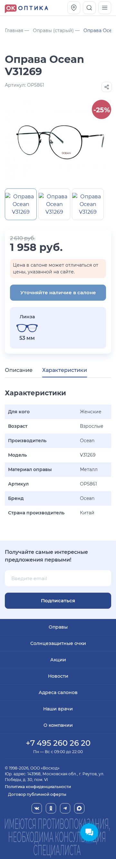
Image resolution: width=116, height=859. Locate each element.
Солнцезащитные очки (58, 643)
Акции (58, 660)
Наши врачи (58, 709)
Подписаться (58, 600)
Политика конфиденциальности (38, 786)
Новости (58, 676)
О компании (58, 725)
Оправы (58, 627)
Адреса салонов (58, 692)
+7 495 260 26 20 (58, 743)
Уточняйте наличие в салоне (58, 292)
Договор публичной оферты (37, 794)
